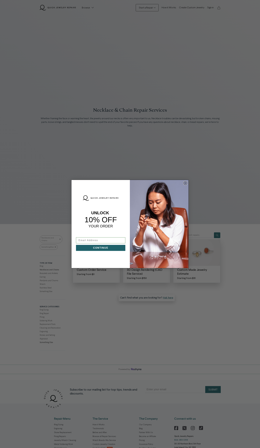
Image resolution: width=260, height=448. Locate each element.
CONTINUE (100, 248)
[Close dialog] (185, 183)
